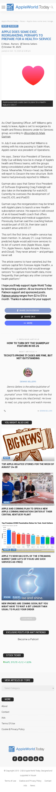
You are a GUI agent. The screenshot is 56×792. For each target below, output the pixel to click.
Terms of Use (8, 723)
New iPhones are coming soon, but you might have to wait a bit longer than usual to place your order (25, 606)
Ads (3, 717)
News (5, 26)
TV (13, 550)
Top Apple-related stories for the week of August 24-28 (28, 466)
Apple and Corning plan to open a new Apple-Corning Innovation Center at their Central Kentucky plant (27, 511)
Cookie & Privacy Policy (13, 729)
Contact (5, 712)
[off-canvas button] (3, 7)
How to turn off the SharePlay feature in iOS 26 (28, 345)
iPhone (7, 597)
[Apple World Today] (28, 6)
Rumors (14, 26)
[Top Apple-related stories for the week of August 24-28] (28, 444)
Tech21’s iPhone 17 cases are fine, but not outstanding (28, 357)
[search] (52, 7)
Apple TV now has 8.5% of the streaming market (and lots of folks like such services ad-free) (26, 559)
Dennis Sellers (30, 44)
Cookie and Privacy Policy (30, 781)
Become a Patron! (28, 639)
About (4, 706)
